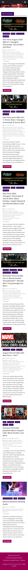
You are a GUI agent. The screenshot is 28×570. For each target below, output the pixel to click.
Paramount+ (5, 444)
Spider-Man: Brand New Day (8, 216)
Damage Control (6, 131)
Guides (15, 498)
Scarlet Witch (20, 56)
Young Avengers (6, 299)
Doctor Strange (19, 131)
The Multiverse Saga (7, 136)
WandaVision (13, 59)
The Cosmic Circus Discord (18, 57)
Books (4, 422)
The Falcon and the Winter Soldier (10, 446)
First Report (5, 269)
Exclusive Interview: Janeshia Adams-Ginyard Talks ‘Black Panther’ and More (13, 432)
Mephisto (5, 56)
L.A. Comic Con (11, 443)
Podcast (11, 424)
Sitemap (22, 560)
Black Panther (21, 53)
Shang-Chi (5, 57)
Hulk (22, 54)
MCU (7, 133)
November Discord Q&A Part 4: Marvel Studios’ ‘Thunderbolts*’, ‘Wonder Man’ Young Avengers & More (13, 280)
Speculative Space (20, 33)
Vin (14, 507)
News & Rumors (6, 33)
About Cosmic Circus (14, 555)
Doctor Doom (13, 54)
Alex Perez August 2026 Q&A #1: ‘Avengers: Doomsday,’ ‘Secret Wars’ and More (13, 43)
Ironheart (20, 293)
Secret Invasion (19, 133)
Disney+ (16, 509)
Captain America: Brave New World (13, 363)
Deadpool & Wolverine (7, 366)
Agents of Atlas (7, 52)
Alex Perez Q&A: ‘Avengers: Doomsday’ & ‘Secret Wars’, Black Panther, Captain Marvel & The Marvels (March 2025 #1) (14, 199)
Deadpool (16, 293)
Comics (11, 293)
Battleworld (15, 53)
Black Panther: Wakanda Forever (15, 441)
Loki (23, 131)
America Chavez (7, 290)
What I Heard (5, 36)
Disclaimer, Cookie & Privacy (11, 560)
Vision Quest (7, 59)
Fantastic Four (6, 367)
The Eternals (16, 370)
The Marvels (16, 218)
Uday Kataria (16, 438)
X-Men (4, 137)
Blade (19, 292)
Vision (10, 297)
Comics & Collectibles (7, 498)
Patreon (13, 33)
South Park (10, 444)
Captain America (6, 54)
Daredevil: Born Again (14, 364)
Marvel (4, 133)
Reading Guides (22, 498)
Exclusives (17, 422)
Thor (4, 59)
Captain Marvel (6, 213)
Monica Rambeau (10, 56)
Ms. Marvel (18, 215)
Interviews (5, 424)
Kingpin (12, 367)
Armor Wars (6, 127)
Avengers (11, 127)
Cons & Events (10, 422)
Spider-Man (9, 57)
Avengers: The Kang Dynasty (18, 128)
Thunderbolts (5, 297)
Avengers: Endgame (8, 440)
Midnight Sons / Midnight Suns (9, 368)
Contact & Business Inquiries (14, 558)
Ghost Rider (18, 54)
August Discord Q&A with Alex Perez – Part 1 (13, 354)
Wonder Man (22, 136)
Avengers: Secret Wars (7, 53)
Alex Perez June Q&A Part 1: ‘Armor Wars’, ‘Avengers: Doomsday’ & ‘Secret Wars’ (14, 120)
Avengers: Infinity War (17, 440)
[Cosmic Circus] (14, 5)
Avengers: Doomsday (15, 52)
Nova (16, 56)
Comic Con (5, 443)
